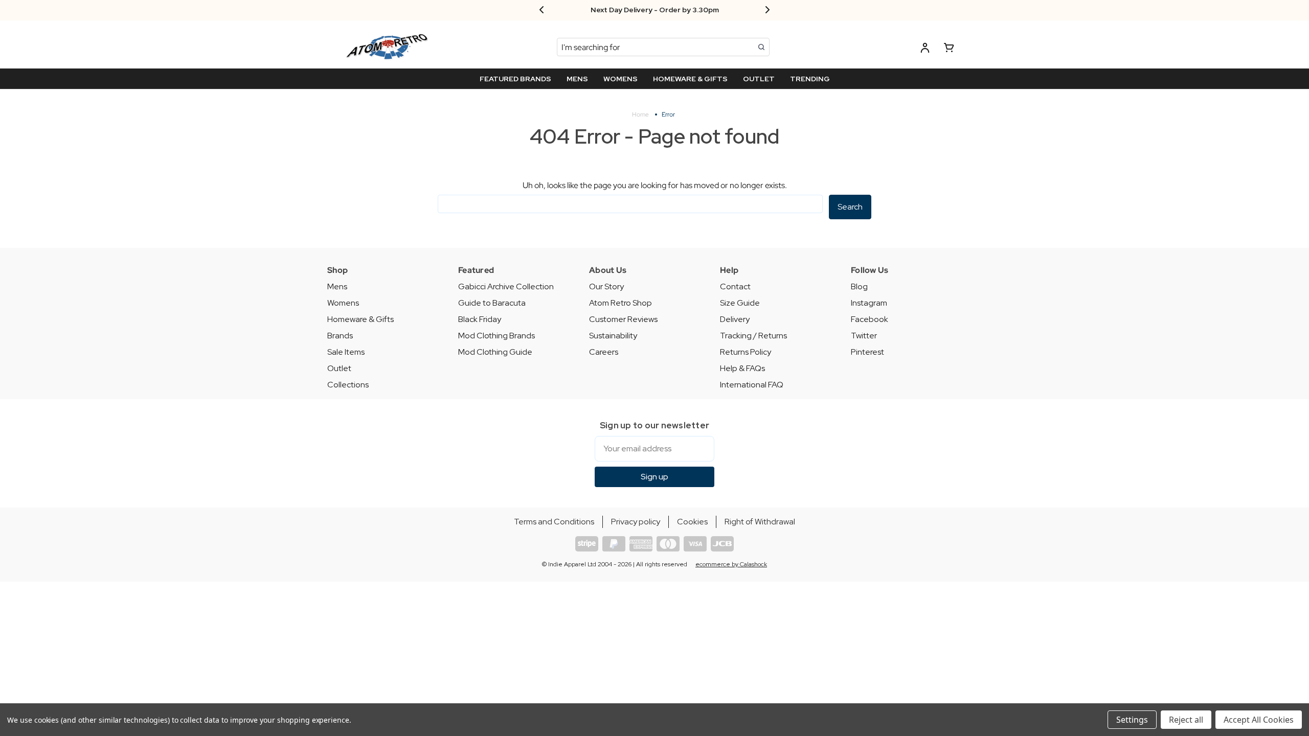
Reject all (1186, 719)
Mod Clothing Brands (496, 335)
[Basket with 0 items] (949, 49)
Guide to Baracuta (492, 302)
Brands (340, 335)
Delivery (735, 319)
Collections (348, 384)
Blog (859, 286)
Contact (735, 286)
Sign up (654, 476)
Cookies (692, 521)
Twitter (864, 335)
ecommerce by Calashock (731, 564)
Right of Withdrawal (760, 521)
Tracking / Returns (753, 335)
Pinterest (867, 352)
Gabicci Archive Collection (506, 286)
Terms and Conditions (554, 521)
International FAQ (751, 384)
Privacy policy (635, 521)
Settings (1132, 719)
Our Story (606, 286)
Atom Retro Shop (620, 302)
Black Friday (479, 319)
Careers (603, 352)
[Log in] (925, 49)
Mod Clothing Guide (495, 352)
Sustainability (613, 335)
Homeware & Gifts (360, 319)
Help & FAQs (742, 368)
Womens (343, 302)
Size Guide (740, 302)
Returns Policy (745, 352)
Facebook (869, 319)
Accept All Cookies (1259, 719)
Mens (337, 286)
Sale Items (346, 352)
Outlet (339, 368)
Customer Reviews (623, 319)
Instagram (869, 302)
